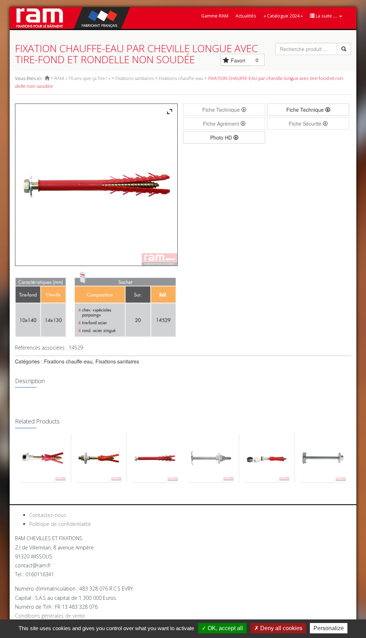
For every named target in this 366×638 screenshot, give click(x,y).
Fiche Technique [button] (305, 109)
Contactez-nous (47, 515)
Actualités (246, 16)
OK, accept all (224, 628)
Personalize (328, 628)
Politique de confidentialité (60, 524)
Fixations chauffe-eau (181, 78)
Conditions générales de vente (50, 615)
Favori (238, 60)
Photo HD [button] (221, 137)
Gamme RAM (214, 16)
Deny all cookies (280, 628)
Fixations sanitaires (134, 78)
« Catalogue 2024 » (283, 16)
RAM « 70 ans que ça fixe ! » (82, 78)
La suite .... (326, 16)
